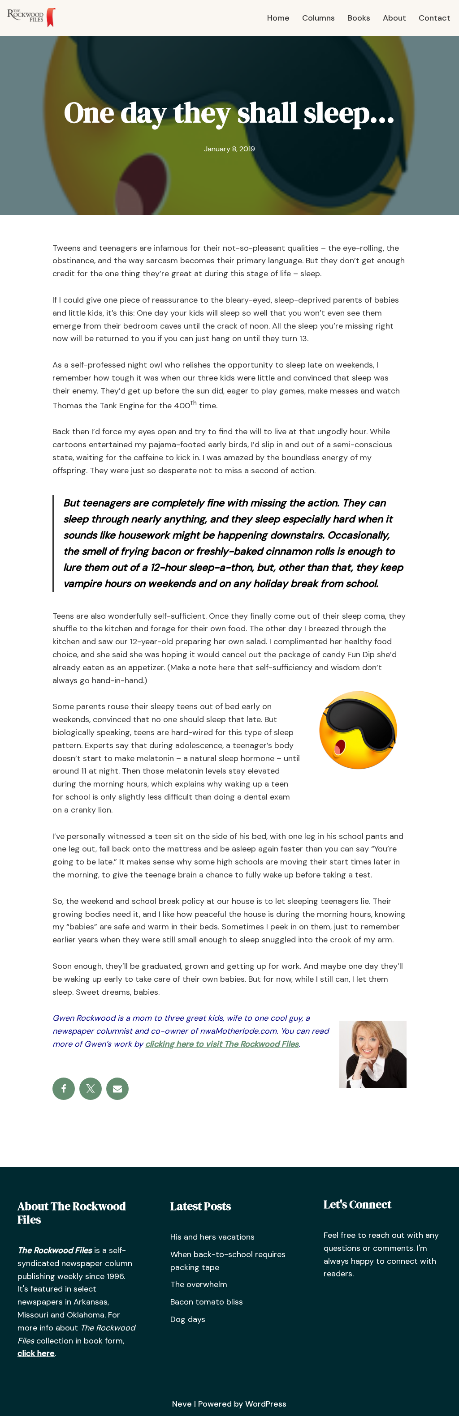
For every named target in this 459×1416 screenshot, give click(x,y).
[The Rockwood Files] (36, 18)
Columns (318, 18)
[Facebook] (63, 1089)
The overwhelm (198, 1284)
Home (278, 18)
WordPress (265, 1404)
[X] (90, 1089)
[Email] (117, 1089)
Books (358, 18)
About (394, 18)
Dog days (187, 1319)
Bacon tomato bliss (206, 1301)
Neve (182, 1404)
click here (36, 1353)
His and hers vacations (212, 1237)
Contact (434, 18)
